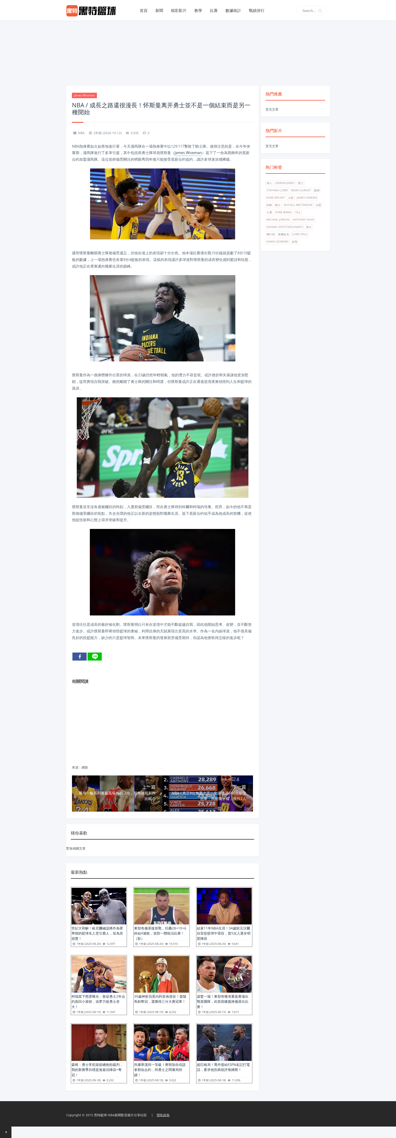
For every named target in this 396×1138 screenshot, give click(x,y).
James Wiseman (84, 95)
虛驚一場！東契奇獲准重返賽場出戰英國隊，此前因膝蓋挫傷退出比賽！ (222, 1001)
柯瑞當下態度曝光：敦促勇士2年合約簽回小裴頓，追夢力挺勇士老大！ (98, 1001)
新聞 (159, 10)
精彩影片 (179, 10)
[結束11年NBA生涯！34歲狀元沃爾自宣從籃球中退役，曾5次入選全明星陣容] (224, 906)
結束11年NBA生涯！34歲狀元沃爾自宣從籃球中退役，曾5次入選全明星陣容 (223, 933)
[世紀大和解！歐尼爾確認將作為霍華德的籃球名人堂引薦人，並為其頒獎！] (99, 906)
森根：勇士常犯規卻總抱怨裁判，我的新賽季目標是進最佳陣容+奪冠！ (97, 1069)
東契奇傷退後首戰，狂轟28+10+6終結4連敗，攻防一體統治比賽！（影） (160, 933)
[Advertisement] (198, 52)
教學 (198, 10)
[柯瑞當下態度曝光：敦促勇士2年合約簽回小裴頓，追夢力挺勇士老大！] (99, 974)
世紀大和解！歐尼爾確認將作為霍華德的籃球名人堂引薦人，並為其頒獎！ (97, 933)
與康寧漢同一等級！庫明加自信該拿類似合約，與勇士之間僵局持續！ (160, 1069)
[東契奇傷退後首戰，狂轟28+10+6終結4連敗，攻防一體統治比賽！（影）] (161, 906)
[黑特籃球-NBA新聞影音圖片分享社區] (93, 10)
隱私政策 (163, 1115)
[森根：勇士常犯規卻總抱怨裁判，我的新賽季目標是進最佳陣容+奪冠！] (99, 1042)
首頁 (144, 10)
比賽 (214, 10)
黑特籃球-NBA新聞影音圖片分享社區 (120, 1115)
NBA (81, 133)
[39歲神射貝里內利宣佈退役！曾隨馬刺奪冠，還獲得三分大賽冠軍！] (161, 974)
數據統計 (233, 10)
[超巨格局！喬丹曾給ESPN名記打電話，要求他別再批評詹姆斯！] (224, 1042)
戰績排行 (256, 10)
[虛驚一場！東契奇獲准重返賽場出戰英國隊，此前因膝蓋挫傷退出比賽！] (224, 974)
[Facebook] (79, 657)
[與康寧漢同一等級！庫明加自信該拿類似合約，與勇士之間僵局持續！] (161, 1042)
